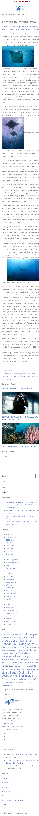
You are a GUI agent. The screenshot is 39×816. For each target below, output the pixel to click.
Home (4, 14)
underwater (9, 379)
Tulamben (6, 682)
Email (3, 481)
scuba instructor (11, 679)
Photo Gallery (10, 602)
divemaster (29, 647)
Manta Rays (8, 663)
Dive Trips (9, 551)
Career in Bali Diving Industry (11, 647)
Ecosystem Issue (22, 27)
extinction (5, 376)
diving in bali (28, 656)
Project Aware (20, 669)
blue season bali (26, 371)
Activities (9, 534)
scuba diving (22, 376)
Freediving (9, 574)
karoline (27, 29)
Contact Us (6, 694)
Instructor (9, 576)
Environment (33, 27)
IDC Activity (21, 659)
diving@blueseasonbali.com (16, 721)
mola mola (29, 662)
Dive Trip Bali (19, 653)
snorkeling (22, 679)
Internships (10, 579)
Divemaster (10, 554)
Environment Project (28, 374)
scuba (27, 669)
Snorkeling (9, 619)
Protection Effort (16, 29)
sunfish (29, 679)
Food (7, 571)
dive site (33, 650)
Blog (9, 14)
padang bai (29, 666)
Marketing (9, 590)
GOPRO (4, 796)
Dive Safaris (6, 791)
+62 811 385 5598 (16, 726)
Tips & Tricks (10, 621)
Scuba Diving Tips (12, 613)
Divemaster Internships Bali (17, 650)
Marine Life (5, 29)
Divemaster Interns (12, 557)
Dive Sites (9, 548)
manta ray (13, 376)
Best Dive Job (11, 537)
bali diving (16, 371)
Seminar (9, 616)
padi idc (13, 669)
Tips (33, 678)
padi (34, 665)
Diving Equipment (12, 560)
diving (17, 656)
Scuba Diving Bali (21, 672)
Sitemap (4, 804)
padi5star (6, 669)
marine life (17, 662)
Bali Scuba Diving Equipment (20, 637)
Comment (6, 456)
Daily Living (10, 545)
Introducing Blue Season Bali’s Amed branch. (21, 502)
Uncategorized (11, 624)
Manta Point (30, 659)
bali (4, 634)
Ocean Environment (17, 666)
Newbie (8, 599)
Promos (8, 605)
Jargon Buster (11, 582)
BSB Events (10, 540)
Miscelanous (10, 596)
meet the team (11, 593)
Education (9, 565)
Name (4, 476)
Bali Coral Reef (7, 371)
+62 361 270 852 (13, 724)
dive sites (7, 653)
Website (4, 487)
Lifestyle (9, 585)
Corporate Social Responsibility (13, 800)
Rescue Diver (10, 610)
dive (23, 647)
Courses (9, 543)
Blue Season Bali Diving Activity (19, 642)
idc (16, 659)
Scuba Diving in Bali (14, 675)
